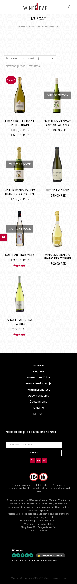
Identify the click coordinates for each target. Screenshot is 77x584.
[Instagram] (32, 460)
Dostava (38, 365)
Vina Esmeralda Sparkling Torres (57, 257)
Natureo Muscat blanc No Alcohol (57, 123)
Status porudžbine (38, 377)
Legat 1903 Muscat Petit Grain (20, 123)
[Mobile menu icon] (7, 7)
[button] (55, 3)
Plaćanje (38, 371)
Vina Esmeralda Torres (19, 322)
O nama (38, 408)
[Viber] (44, 460)
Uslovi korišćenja (38, 396)
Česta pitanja (38, 402)
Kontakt (38, 414)
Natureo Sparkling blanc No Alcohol (19, 192)
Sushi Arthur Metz (19, 255)
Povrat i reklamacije (38, 383)
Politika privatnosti (38, 390)
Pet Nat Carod (57, 190)
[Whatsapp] (38, 460)
